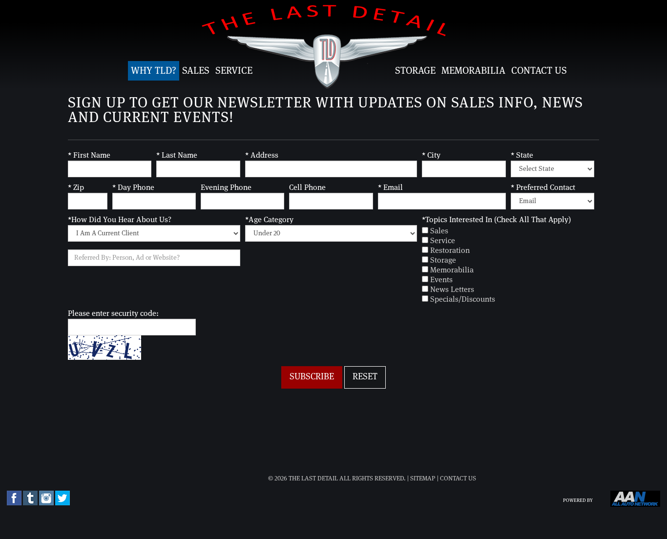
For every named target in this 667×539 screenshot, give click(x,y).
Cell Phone (307, 187)
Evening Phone (226, 187)
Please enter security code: (113, 313)
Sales (195, 71)
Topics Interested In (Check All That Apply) (496, 220)
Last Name (176, 155)
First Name (89, 155)
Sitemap (423, 479)
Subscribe (312, 377)
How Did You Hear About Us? (119, 220)
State (522, 155)
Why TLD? (153, 71)
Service (233, 71)
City (431, 155)
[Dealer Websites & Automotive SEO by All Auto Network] (635, 505)
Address (261, 155)
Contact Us (539, 71)
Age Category (269, 220)
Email (390, 187)
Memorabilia (473, 71)
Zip (76, 187)
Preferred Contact (543, 187)
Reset (365, 377)
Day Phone (133, 187)
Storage (415, 71)
